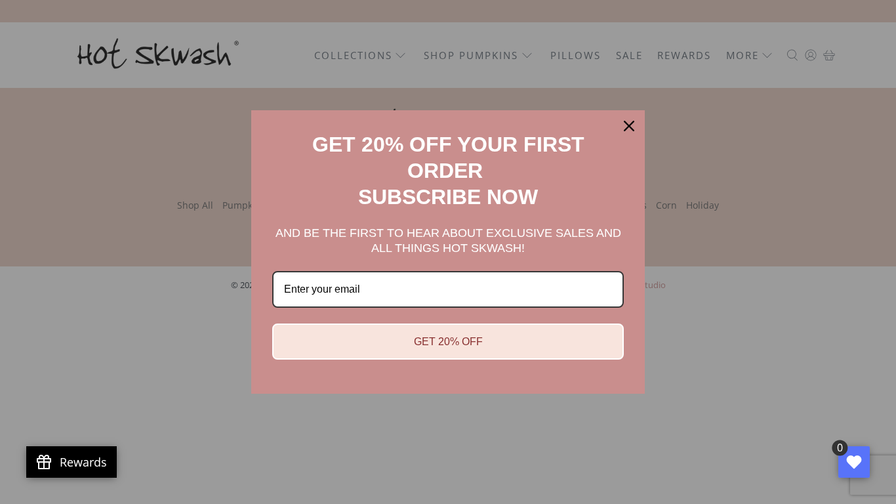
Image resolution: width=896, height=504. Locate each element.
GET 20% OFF (448, 341)
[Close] (629, 126)
